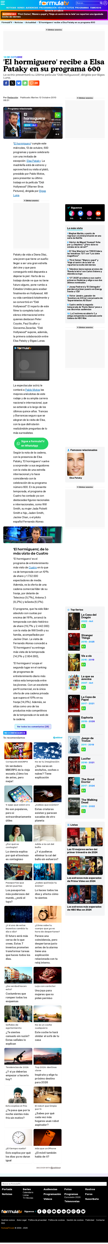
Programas (82, 7)
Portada (7, 1189)
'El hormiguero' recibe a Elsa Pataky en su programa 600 (66, 22)
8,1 (83, 726)
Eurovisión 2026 (72, 1197)
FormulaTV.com (7, 1228)
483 (57, 129)
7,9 (83, 811)
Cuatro (33, 567)
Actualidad (30, 22)
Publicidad (89, 1220)
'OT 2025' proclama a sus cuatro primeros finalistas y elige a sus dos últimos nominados (84, 280)
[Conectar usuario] (105, 3)
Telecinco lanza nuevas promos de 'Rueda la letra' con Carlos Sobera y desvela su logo (84, 271)
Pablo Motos (32, 390)
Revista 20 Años (54, 10)
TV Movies (28, 1197)
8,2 (83, 749)
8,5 (83, 708)
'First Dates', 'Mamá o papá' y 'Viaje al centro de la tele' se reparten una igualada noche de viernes (52, 15)
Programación (48, 7)
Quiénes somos (8, 1220)
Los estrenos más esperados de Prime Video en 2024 (84, 879)
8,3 (83, 626)
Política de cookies (56, 1220)
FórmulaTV (7, 22)
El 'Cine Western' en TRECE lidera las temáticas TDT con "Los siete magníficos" (84, 253)
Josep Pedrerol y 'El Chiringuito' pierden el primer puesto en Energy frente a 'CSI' (84, 289)
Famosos (95, 7)
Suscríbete (92, 1199)
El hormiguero (34, 116)
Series (21, 7)
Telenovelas (72, 1201)
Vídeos (62, 7)
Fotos (70, 7)
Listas (26, 1195)
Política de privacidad (37, 1220)
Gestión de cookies (75, 1220)
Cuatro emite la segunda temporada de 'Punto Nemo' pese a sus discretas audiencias (84, 307)
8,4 (83, 664)
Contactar (100, 1220)
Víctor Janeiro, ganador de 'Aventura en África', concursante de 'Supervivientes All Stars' (84, 298)
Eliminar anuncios (55, 30)
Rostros (90, 1189)
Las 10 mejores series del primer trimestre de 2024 (82, 851)
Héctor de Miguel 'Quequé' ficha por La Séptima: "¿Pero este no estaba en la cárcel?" (83, 245)
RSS (3, 1223)
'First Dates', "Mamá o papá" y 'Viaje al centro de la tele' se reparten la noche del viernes (82, 262)
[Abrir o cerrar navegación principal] (3, 3)
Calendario (28, 1192)
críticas (56, 119)
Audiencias (32, 7)
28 (36, 83)
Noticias (11, 7)
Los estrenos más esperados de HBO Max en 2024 (84, 908)
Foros (88, 1194)
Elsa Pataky (34, 161)
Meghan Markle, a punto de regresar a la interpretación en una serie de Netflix (84, 236)
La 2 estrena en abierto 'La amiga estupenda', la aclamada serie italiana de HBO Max (84, 316)
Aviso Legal (21, 1220)
